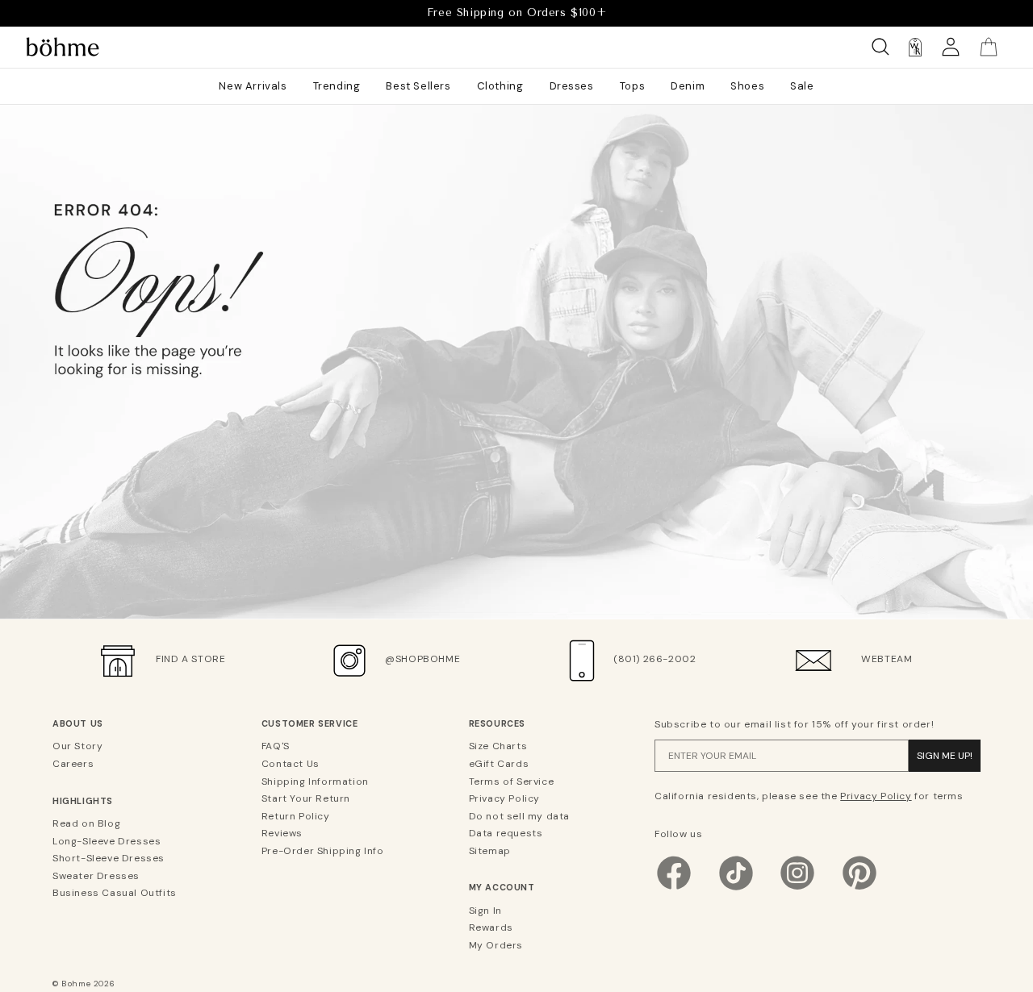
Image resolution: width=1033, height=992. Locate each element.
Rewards (491, 927)
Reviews (282, 833)
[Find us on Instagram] (797, 888)
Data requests (506, 833)
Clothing (500, 86)
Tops (632, 86)
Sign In (485, 910)
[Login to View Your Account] (950, 47)
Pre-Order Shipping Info (322, 850)
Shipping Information (315, 781)
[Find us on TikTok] (736, 888)
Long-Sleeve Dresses (106, 841)
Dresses (572, 86)
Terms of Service (511, 781)
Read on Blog (86, 823)
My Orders (496, 945)
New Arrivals (252, 86)
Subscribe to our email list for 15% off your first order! (794, 724)
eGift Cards (499, 763)
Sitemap (490, 850)
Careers (73, 763)
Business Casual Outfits (114, 892)
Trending (337, 86)
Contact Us (290, 763)
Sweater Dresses (96, 875)
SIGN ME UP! (944, 755)
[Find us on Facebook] (674, 888)
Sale (801, 86)
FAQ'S (275, 746)
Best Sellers (418, 86)
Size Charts (498, 746)
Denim (688, 86)
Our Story (77, 746)
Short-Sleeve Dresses (108, 858)
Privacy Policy (504, 798)
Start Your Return (305, 798)
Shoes (747, 86)
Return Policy (295, 816)
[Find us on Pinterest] (859, 888)
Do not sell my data (519, 816)
